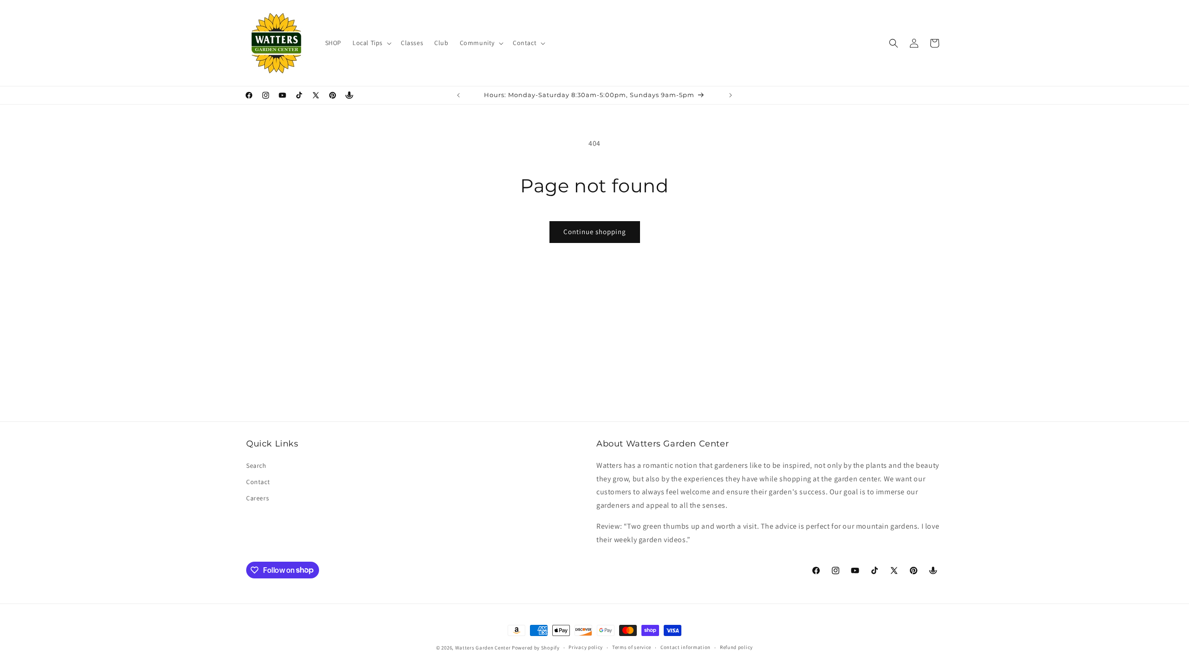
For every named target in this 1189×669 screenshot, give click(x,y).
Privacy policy (585, 647)
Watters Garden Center (483, 647)
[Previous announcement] (458, 95)
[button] (371, 42)
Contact (258, 482)
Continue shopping (594, 231)
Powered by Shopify (536, 647)
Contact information (685, 647)
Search (256, 465)
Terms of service (631, 647)
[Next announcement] (730, 95)
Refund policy (736, 647)
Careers (257, 498)
